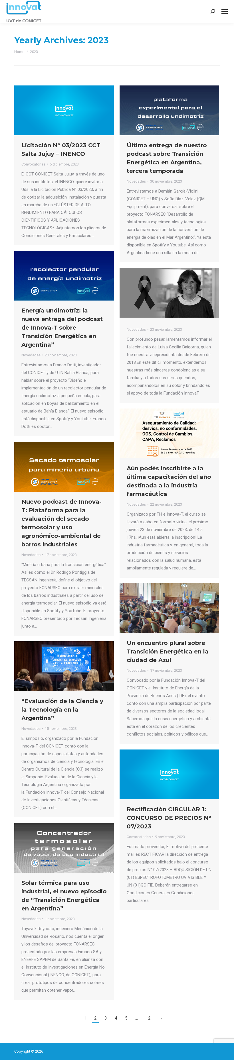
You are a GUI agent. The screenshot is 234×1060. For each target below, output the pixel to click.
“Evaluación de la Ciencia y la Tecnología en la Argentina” (62, 710)
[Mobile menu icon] (224, 11)
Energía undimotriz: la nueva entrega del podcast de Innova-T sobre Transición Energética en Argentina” (62, 327)
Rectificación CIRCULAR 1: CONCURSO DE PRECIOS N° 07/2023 (169, 818)
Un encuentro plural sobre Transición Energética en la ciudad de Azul (168, 651)
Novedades (136, 181)
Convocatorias (33, 164)
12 (148, 1018)
